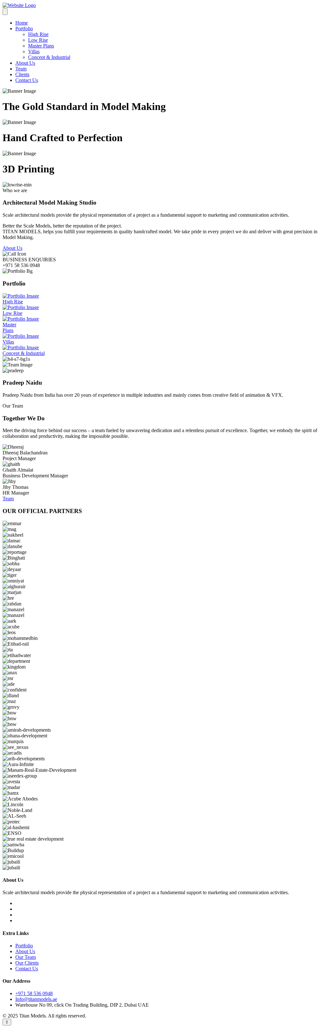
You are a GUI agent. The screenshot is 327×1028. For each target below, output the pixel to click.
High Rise (38, 34)
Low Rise (38, 40)
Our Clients (27, 963)
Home (21, 22)
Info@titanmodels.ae (36, 999)
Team (21, 68)
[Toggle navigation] (5, 11)
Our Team (25, 957)
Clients (22, 74)
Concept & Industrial (49, 57)
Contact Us (26, 80)
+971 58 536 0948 (34, 993)
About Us (25, 63)
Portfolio (24, 28)
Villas (34, 51)
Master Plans (41, 45)
